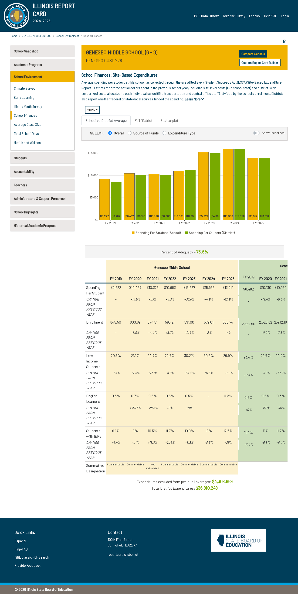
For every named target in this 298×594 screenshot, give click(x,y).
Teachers (20, 185)
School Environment (28, 76)
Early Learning (24, 97)
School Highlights (26, 212)
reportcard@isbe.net (123, 554)
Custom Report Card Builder (259, 63)
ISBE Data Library (206, 16)
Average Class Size (27, 124)
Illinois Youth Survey (28, 106)
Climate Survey (24, 88)
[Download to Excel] (285, 41)
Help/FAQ (270, 16)
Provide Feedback (28, 565)
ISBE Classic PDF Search (32, 557)
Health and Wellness (28, 142)
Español (255, 16)
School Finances (25, 115)
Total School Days (26, 133)
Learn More (193, 99)
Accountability (24, 171)
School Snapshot (26, 51)
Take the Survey (234, 16)
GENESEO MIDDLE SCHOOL (36, 35)
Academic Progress (28, 64)
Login (285, 16)
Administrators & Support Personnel (39, 198)
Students (20, 158)
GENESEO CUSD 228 (104, 60)
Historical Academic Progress (35, 225)
